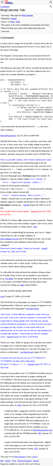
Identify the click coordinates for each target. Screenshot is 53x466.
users (34, 457)
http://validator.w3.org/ (9, 239)
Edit (17, 22)
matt (2, 296)
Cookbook (4, 6)
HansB (14, 18)
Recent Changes (25, 461)
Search (36, 461)
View (13, 22)
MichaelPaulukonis (8, 135)
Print (14, 461)
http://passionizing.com (42, 430)
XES (19, 405)
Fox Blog (9, 279)
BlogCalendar (27, 15)
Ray (35, 227)
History (8, 461)
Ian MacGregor (32, 309)
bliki (22, 285)
